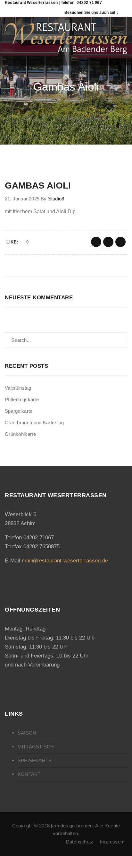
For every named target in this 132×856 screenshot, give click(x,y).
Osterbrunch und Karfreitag (34, 422)
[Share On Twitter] (108, 242)
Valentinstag (18, 388)
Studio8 (56, 198)
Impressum (112, 841)
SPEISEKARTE (35, 760)
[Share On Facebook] (96, 242)
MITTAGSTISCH (36, 746)
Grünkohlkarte (20, 434)
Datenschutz (79, 841)
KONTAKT (29, 774)
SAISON (27, 733)
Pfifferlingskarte (22, 399)
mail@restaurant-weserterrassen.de (65, 561)
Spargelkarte (19, 411)
